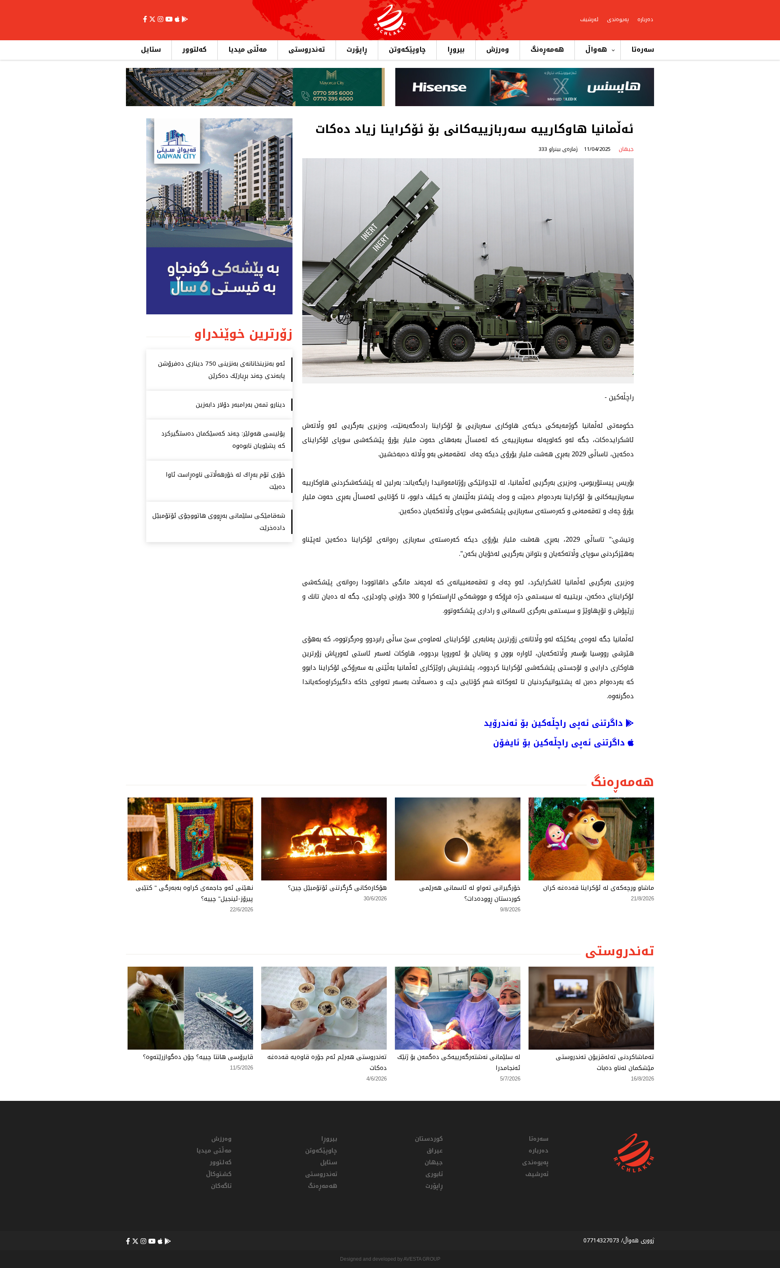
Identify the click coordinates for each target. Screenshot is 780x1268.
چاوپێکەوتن (407, 49)
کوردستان (429, 1138)
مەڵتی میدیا (247, 49)
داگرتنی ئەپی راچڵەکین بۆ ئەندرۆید (555, 723)
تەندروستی (306, 49)
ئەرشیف (589, 19)
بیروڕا (456, 49)
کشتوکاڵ (219, 1174)
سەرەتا (642, 49)
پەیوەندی (618, 19)
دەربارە (645, 19)
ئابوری (434, 1174)
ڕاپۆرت (357, 49)
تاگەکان (221, 1186)
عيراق (435, 1150)
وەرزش (497, 49)
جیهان (434, 1162)
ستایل (151, 49)
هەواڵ (596, 49)
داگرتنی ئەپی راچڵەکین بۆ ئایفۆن (560, 742)
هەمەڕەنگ (547, 49)
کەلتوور (194, 49)
